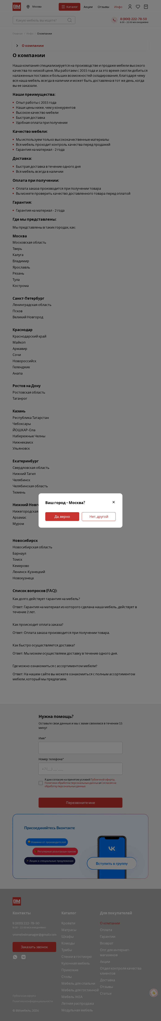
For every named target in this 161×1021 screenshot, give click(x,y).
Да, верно (62, 516)
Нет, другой (99, 516)
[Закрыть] (114, 502)
